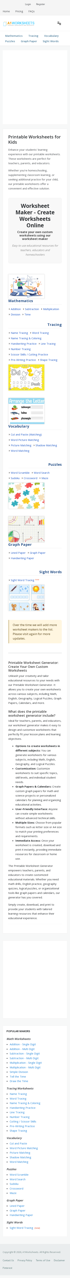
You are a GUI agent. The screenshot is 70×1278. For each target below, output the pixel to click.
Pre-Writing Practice (23, 360)
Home (6, 11)
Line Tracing (48, 343)
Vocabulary (51, 35)
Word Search (42, 472)
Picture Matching (21, 445)
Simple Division (19, 1072)
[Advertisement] (35, 87)
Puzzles (10, 41)
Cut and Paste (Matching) (26, 434)
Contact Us (8, 1260)
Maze (44, 478)
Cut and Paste (18, 1143)
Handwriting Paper (22, 558)
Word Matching (20, 450)
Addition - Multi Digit (22, 1049)
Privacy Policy (25, 1260)
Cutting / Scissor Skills (23, 1121)
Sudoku (15, 478)
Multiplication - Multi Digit (25, 1067)
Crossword (30, 478)
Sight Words (51, 41)
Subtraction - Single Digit (25, 1053)
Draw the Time (19, 1081)
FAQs (31, 11)
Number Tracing (21, 349)
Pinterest (7, 1268)
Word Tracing (40, 333)
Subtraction (32, 309)
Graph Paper (29, 41)
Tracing (33, 35)
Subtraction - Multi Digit (24, 1058)
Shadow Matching (46, 445)
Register (40, 4)
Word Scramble (20, 472)
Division (15, 314)
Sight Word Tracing (22, 580)
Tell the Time (18, 1076)
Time (27, 314)
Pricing (19, 11)
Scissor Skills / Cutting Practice (29, 354)
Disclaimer (59, 1260)
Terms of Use (43, 1260)
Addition (16, 309)
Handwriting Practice (24, 343)
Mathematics (14, 35)
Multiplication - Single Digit (26, 1062)
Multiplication (51, 309)
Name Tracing (19, 333)
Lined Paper (18, 552)
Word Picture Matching (25, 440)
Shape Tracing (48, 360)
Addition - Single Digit (23, 1044)
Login (28, 4)
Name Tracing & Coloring (26, 338)
